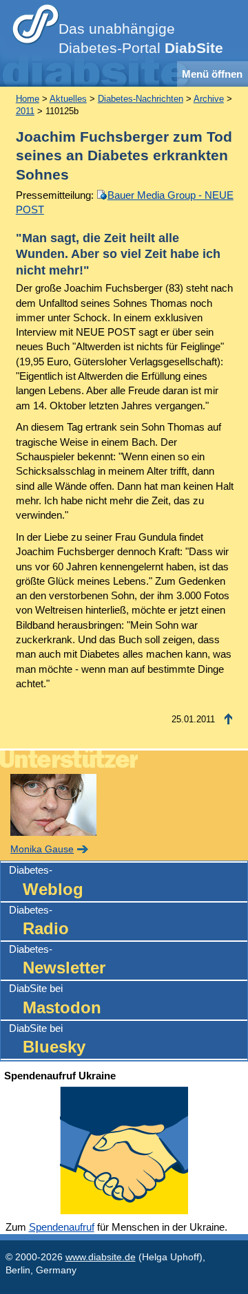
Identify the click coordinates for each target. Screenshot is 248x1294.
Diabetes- (46, 881)
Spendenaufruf (61, 1227)
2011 (25, 111)
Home (27, 99)
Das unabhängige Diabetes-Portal (141, 38)
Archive (209, 99)
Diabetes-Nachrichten (140, 99)
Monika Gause (42, 849)
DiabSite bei (55, 999)
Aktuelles (68, 99)
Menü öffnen (212, 74)
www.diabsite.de (100, 1257)
